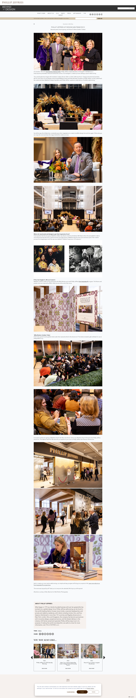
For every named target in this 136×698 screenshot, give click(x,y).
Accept (82, 691)
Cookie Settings (71, 691)
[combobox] (131, 697)
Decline (93, 691)
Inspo (63, 13)
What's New (41, 13)
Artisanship (77, 13)
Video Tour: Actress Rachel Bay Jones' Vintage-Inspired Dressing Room (68, 664)
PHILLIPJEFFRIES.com (52, 625)
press (72, 24)
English (132, 696)
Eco (57, 13)
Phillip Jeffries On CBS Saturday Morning (44, 663)
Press (69, 13)
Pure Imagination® (83, 281)
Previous (32, 657)
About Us (51, 13)
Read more (44, 668)
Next (104, 657)
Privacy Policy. (90, 688)
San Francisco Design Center (53, 71)
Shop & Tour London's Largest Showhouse (92, 663)
